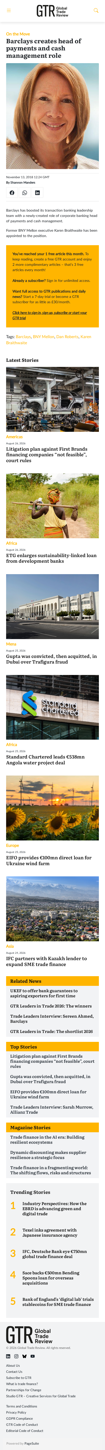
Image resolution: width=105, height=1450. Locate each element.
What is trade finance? (22, 1384)
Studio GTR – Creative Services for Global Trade (41, 1396)
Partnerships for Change (23, 1390)
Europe (12, 846)
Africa (11, 543)
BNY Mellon (43, 337)
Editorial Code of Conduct (24, 1431)
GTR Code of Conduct (22, 1425)
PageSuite (31, 1443)
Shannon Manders (22, 182)
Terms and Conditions (21, 1406)
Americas (14, 437)
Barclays (23, 337)
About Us (13, 1366)
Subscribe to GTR (18, 1378)
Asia (10, 946)
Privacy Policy (16, 1412)
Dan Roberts (67, 337)
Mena (11, 644)
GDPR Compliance (19, 1418)
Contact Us (14, 1372)
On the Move (18, 34)
